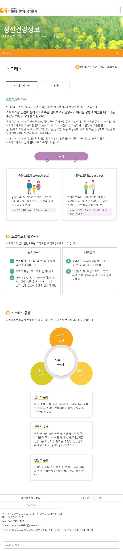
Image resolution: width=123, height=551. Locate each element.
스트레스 (112, 66)
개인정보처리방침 (30, 498)
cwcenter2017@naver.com (26, 525)
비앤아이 (88, 530)
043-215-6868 (16, 517)
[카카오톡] (4, 535)
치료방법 (54, 85)
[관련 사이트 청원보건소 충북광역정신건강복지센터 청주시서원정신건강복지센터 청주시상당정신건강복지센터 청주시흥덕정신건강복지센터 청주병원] (61, 545)
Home (83, 66)
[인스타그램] (11, 535)
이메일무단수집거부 (91, 498)
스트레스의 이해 (22, 85)
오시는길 (30, 505)
